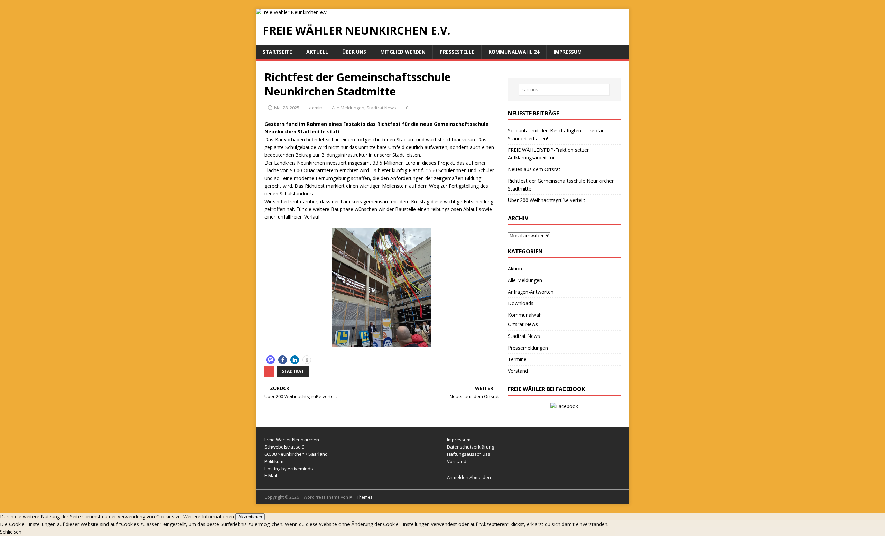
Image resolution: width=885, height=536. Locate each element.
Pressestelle (457, 51)
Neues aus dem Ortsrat (534, 169)
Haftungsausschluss (468, 454)
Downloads (520, 303)
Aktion (515, 268)
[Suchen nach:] (564, 90)
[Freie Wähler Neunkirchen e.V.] (292, 12)
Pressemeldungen (528, 347)
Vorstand (518, 371)
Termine (517, 359)
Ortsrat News (523, 324)
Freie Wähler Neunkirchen (291, 439)
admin (315, 107)
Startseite (277, 51)
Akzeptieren (250, 516)
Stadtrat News (381, 107)
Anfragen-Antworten (530, 291)
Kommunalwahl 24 (513, 51)
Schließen (10, 531)
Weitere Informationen (208, 516)
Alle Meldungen (348, 107)
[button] (270, 359)
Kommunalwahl (525, 315)
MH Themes (360, 497)
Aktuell (317, 51)
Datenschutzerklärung (470, 447)
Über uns (354, 51)
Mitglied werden (403, 51)
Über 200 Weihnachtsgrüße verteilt (546, 200)
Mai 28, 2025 (286, 107)
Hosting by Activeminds (288, 468)
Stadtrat (293, 371)
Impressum (567, 51)
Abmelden (480, 477)
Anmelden (457, 477)
